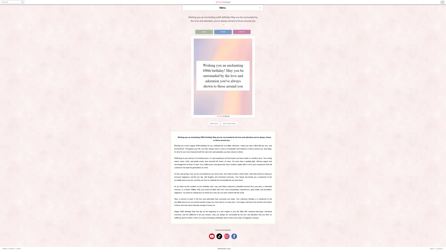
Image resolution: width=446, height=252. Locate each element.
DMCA (19, 249)
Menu (223, 8)
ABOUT (432, 249)
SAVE (204, 32)
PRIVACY (12, 249)
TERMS (4, 249)
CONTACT (439, 249)
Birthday (214, 123)
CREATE (242, 32)
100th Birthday (229, 123)
